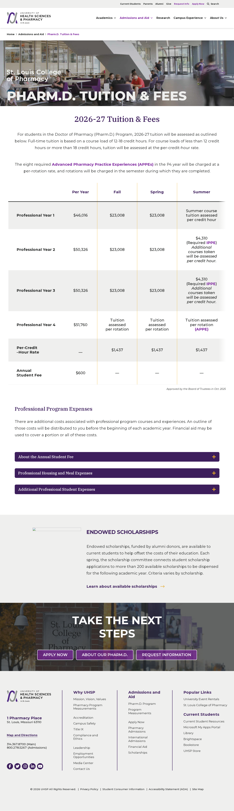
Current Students (130, 4)
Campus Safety (84, 723)
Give (168, 4)
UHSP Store (192, 751)
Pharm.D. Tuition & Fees (63, 34)
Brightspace (192, 739)
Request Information (166, 655)
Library (188, 733)
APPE (201, 329)
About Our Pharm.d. (105, 655)
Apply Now (198, 4)
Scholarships (137, 752)
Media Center (83, 763)
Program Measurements (139, 711)
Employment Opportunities (83, 755)
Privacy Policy (89, 789)
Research (163, 18)
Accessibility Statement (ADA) (168, 789)
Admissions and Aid (134, 18)
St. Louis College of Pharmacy (205, 705)
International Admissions (138, 739)
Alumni (159, 4)
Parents (148, 4)
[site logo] (29, 18)
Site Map (198, 789)
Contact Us (81, 769)
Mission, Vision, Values (89, 699)
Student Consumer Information (123, 789)
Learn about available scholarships (122, 586)
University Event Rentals (201, 699)
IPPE (211, 242)
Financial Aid (137, 746)
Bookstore (191, 745)
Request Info (181, 4)
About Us (216, 18)
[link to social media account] (10, 766)
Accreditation (83, 717)
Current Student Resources (203, 721)
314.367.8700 (16, 744)
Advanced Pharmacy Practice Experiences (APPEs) (102, 164)
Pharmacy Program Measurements (87, 706)
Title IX (78, 729)
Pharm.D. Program (142, 703)
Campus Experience (188, 18)
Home (11, 34)
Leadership (81, 747)
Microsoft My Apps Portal (201, 727)
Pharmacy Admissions (137, 729)
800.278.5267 (17, 747)
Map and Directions (22, 735)
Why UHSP (84, 692)
